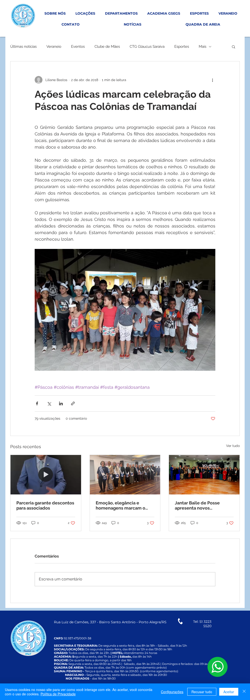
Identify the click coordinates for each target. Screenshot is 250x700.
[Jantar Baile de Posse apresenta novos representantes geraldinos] (204, 474)
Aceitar (228, 691)
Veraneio (53, 46)
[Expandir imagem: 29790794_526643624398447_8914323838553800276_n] (125, 310)
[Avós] (125, 474)
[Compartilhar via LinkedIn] (61, 403)
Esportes (181, 46)
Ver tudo (233, 446)
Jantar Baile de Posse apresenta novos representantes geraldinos (203, 505)
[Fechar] (244, 691)
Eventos (78, 46)
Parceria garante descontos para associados (45, 505)
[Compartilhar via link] (73, 403)
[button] (233, 46)
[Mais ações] (212, 80)
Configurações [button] (172, 691)
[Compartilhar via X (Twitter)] (49, 403)
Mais (202, 46)
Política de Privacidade (58, 693)
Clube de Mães (107, 46)
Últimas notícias (23, 46)
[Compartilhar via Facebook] (37, 403)
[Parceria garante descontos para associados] (45, 474)
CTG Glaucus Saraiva (147, 46)
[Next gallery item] (209, 310)
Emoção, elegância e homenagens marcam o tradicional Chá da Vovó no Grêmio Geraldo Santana (124, 505)
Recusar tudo (201, 691)
